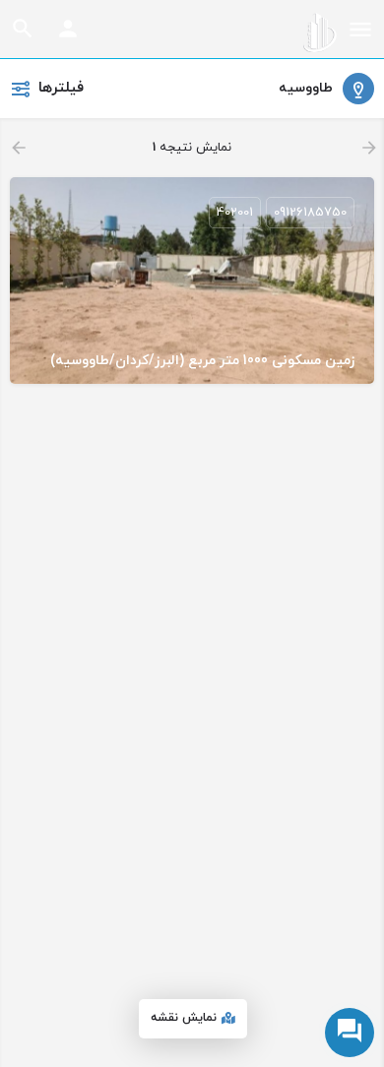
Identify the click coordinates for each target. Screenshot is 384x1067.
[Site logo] (317, 32)
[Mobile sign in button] (68, 28)
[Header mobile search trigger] (22, 28)
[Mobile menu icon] (360, 32)
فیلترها (61, 88)
